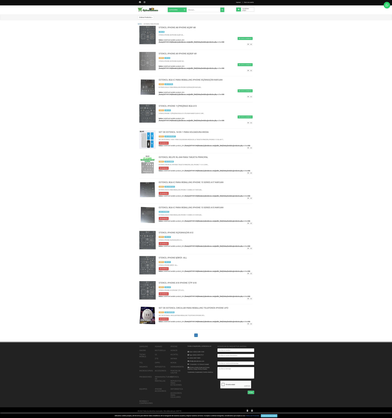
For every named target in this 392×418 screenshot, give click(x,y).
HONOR (173, 350)
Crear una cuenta (249, 2)
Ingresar (238, 2)
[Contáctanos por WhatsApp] (387, 5)
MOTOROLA (160, 350)
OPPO (157, 363)
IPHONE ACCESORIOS (160, 390)
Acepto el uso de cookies (269, 415)
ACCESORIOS (160, 371)
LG (156, 354)
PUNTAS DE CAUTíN (175, 372)
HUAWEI (158, 346)
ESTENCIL (174, 377)
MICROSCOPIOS (146, 371)
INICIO (140, 24)
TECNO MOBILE (142, 355)
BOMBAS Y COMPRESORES (146, 402)
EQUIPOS (143, 389)
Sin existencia (164, 143)
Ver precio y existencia (245, 38)
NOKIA (173, 363)
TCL (141, 363)
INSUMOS (143, 367)
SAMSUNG (143, 346)
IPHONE (173, 346)
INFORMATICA (176, 389)
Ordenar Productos (145, 17)
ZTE (156, 358)
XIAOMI (142, 350)
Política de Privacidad (252, 415)
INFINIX (173, 358)
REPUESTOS (160, 367)
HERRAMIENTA (177, 367)
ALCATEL (174, 354)
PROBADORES (145, 377)
